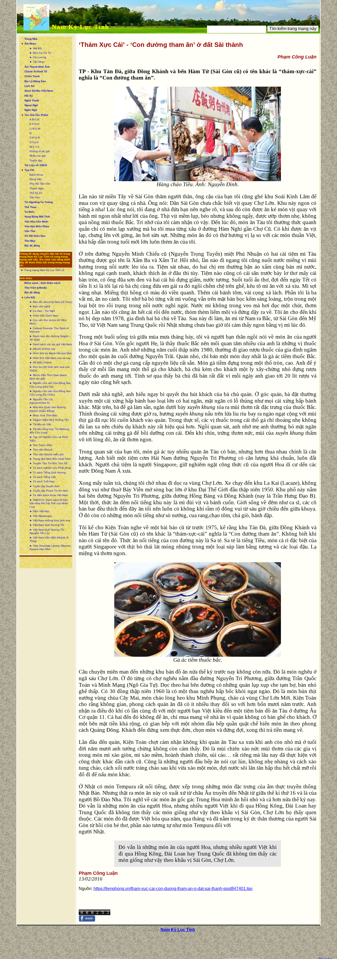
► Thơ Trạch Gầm (40, 445)
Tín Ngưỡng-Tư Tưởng (38, 202)
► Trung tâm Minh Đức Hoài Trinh (50, 458)
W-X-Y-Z (34, 146)
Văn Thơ (29, 231)
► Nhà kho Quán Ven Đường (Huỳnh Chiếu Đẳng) (47, 409)
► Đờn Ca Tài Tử (40, 52)
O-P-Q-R (34, 137)
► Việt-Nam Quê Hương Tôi (46, 524)
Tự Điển (29, 211)
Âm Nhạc (30, 43)
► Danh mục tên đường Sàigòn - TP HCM (49, 338)
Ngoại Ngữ (31, 105)
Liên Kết (29, 297)
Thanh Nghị (36, 188)
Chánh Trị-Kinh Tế (35, 71)
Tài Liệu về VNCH (35, 165)
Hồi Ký (28, 95)
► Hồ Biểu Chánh (40, 362)
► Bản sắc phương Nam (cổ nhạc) (50, 301)
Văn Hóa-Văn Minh (36, 221)
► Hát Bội (35, 48)
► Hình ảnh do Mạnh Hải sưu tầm (50, 353)
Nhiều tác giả (37, 155)
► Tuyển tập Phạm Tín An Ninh (48, 490)
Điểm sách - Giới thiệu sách (42, 282)
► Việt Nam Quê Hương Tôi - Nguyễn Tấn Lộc (47, 531)
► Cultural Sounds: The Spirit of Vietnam (49, 330)
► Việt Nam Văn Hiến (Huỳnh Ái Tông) (49, 539)
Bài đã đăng (32, 245)
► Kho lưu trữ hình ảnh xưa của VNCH (49, 368)
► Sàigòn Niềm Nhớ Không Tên (49, 419)
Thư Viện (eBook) (35, 287)
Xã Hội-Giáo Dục (35, 235)
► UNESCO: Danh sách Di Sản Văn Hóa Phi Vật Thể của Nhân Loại (48, 503)
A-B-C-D (34, 119)
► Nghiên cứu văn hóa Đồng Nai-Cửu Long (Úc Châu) (50, 393)
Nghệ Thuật (31, 100)
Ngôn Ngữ (30, 109)
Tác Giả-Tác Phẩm (36, 114)
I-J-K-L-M (34, 128)
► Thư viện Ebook (40, 449)
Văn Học (34, 197)
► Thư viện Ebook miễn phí (46, 454)
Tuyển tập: (36, 160)
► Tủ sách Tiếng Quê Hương (47, 472)
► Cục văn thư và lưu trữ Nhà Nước (47, 322)
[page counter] (94, 914)
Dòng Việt (35, 179)
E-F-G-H (34, 123)
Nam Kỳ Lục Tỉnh (80, 26)
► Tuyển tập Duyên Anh (44, 486)
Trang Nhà (30, 38)
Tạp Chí (29, 170)
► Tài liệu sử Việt (40, 424)
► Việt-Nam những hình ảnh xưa (49, 520)
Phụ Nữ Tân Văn (39, 183)
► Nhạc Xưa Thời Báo (43, 415)
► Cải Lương (37, 57)
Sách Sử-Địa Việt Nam (38, 90)
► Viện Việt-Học (39, 511)
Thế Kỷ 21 (35, 192)
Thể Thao (30, 207)
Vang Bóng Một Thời (37, 216)
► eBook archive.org (42, 348)
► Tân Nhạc (37, 61)
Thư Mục (30, 240)
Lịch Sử (29, 86)
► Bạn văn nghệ (39, 306)
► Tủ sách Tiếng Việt (42, 477)
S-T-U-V (34, 142)
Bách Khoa (36, 174)
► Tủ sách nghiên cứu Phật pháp (50, 467)
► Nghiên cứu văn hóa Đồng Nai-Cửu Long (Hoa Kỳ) (50, 385)
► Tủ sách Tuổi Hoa (41, 481)
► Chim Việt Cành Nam (43, 315)
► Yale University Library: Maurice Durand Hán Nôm (50, 547)
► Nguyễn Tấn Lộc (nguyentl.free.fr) (41, 401)
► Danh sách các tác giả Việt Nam (50, 344)
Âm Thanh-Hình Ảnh (37, 66)
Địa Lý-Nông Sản (35, 81)
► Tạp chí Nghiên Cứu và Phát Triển (48, 439)
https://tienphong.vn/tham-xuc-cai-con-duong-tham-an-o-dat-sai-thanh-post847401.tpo (172, 888)
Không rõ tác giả (39, 151)
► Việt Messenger (40, 516)
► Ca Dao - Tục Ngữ (42, 310)
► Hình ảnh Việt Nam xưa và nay (50, 358)
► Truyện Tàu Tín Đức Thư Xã (48, 463)
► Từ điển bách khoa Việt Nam (48, 495)
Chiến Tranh (32, 76)
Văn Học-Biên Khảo (36, 226)
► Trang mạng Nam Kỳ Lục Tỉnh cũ (42, 270)
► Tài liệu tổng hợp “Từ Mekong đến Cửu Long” (49, 431)
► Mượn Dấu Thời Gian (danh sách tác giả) (48, 377)
